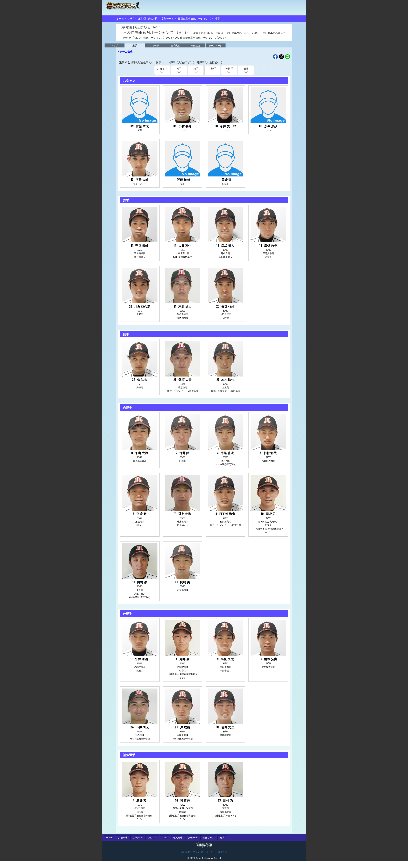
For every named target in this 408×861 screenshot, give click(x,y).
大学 (137, 837)
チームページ (215, 45)
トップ (114, 45)
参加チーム (167, 18)
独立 (208, 837)
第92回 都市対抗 (147, 18)
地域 (222, 837)
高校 (122, 837)
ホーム (120, 18)
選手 (134, 45)
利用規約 (222, 852)
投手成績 (175, 45)
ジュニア (152, 837)
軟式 (177, 837)
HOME (109, 837)
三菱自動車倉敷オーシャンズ (194, 18)
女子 (192, 837)
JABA (131, 18)
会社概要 (185, 852)
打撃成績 (154, 45)
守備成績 (195, 45)
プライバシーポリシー (204, 852)
